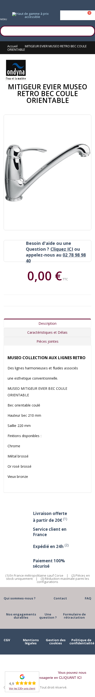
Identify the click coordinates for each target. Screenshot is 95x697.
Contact (60, 598)
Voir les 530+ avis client (22, 688)
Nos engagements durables (21, 616)
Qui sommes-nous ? (20, 598)
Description (47, 323)
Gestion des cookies (56, 641)
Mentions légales (31, 641)
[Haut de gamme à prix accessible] (30, 15)
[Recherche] (89, 30)
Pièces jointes (47, 341)
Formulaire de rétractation (74, 616)
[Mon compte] (77, 15)
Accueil (12, 46)
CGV (7, 640)
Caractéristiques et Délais (47, 332)
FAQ (88, 598)
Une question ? (48, 616)
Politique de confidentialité (81, 641)
